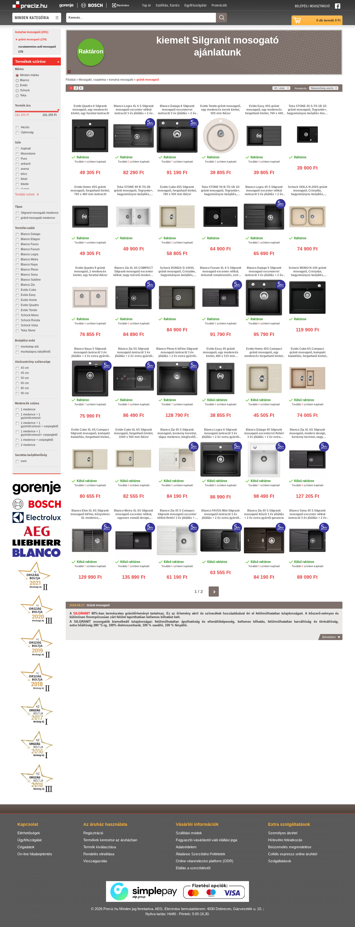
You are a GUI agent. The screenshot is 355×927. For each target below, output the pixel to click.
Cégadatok (26, 847)
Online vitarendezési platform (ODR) (204, 861)
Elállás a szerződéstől (193, 868)
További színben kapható (90, 161)
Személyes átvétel (282, 833)
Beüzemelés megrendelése (289, 847)
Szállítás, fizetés (167, 5)
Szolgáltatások (279, 861)
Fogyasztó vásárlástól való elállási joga (206, 840)
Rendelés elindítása (98, 854)
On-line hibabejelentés (34, 854)
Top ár (146, 5)
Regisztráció (93, 833)
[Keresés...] (221, 17)
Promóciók (219, 5)
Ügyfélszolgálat (195, 5)
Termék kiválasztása (99, 847)
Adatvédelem (186, 847)
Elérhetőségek (28, 833)
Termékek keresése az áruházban (110, 840)
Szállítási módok (189, 833)
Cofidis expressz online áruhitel (292, 854)
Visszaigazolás (95, 861)
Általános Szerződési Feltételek (200, 854)
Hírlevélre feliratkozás (285, 840)
